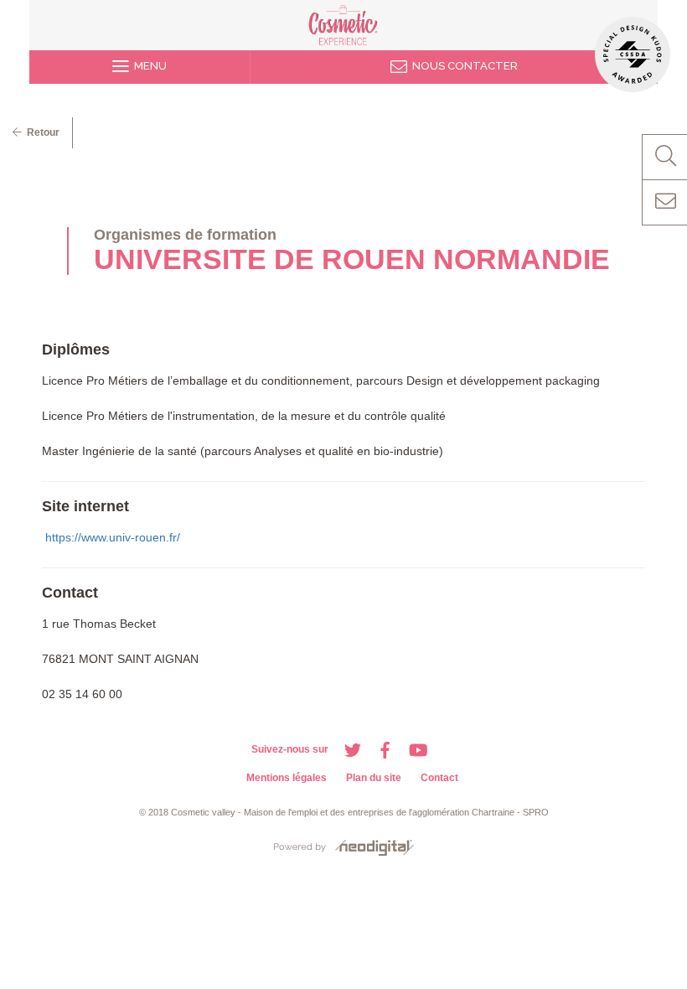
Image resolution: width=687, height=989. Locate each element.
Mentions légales (286, 778)
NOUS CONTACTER (462, 66)
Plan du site (373, 778)
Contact (439, 778)
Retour (40, 132)
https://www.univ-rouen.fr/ (112, 537)
